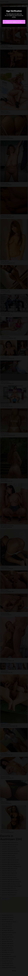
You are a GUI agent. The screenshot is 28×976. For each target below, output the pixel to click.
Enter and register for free (14, 22)
